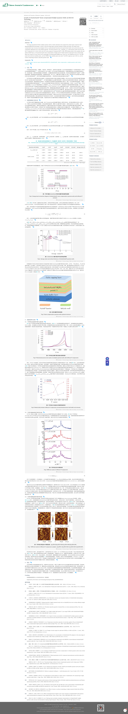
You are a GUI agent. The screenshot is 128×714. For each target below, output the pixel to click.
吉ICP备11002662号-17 (67, 707)
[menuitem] (11, 9)
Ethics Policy (99, 9)
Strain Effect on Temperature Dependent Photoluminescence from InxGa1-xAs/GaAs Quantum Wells (96, 64)
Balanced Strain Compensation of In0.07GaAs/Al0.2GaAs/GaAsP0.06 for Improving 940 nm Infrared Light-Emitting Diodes (96, 89)
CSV (71, 162)
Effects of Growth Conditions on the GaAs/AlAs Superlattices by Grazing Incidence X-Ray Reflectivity (96, 114)
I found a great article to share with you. (95, 51)
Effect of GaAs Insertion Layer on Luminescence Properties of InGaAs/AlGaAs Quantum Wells (95, 57)
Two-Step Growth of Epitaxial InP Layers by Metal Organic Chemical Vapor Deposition (95, 96)
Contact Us (116, 9)
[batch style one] (125, 710)
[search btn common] (115, 4)
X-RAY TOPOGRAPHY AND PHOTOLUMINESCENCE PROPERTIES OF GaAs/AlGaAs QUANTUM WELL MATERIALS (95, 44)
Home (11, 9)
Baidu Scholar (72, 584)
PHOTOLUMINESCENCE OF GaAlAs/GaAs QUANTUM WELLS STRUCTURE (95, 71)
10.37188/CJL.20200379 (32, 27)
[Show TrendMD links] (103, 122)
